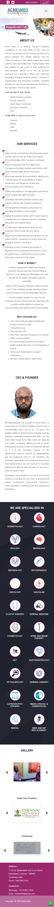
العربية (45, 2)
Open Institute (32, 2)
